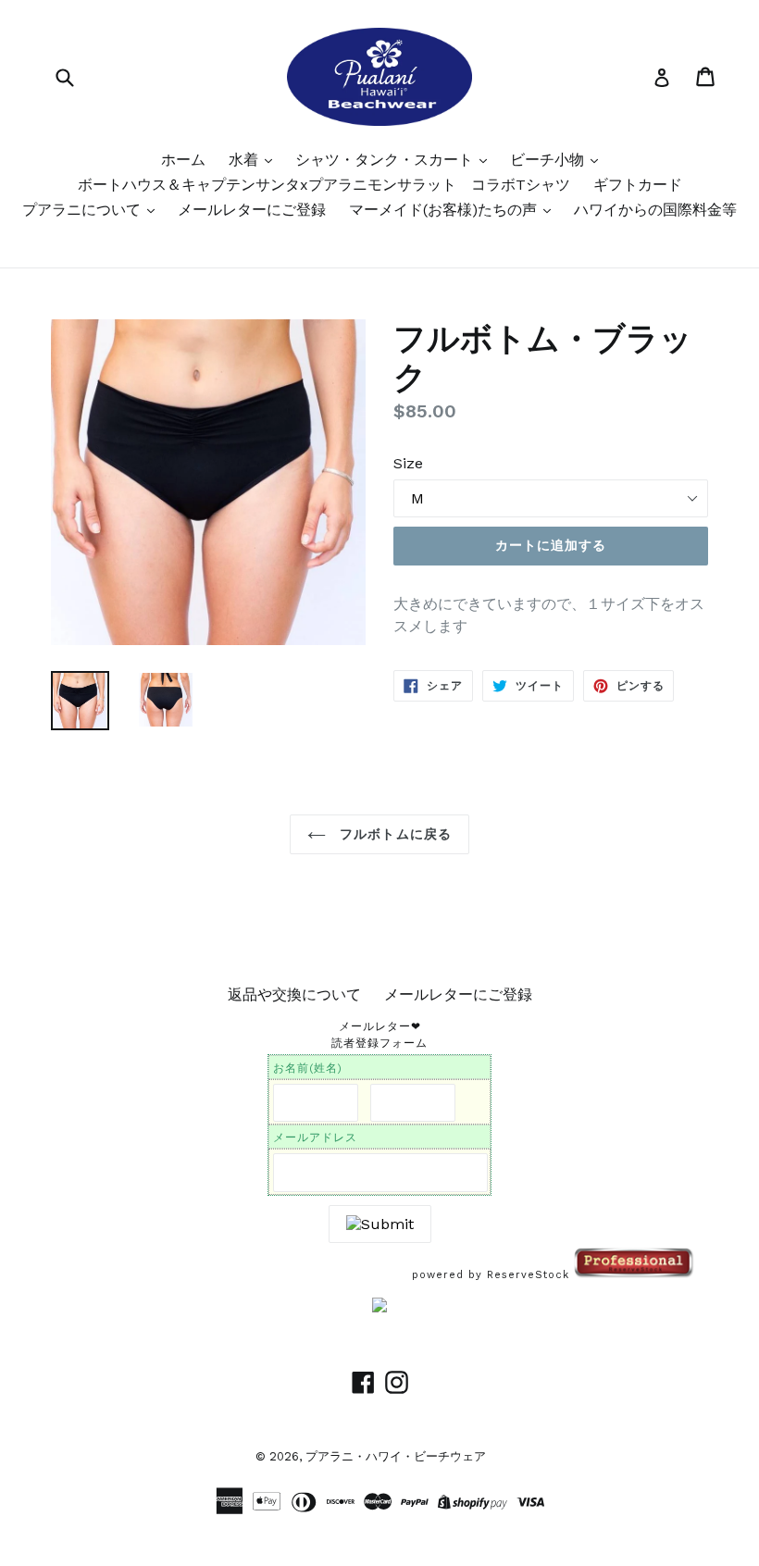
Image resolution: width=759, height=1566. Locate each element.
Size (408, 463)
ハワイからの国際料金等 (655, 209)
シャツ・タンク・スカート (386, 159)
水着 (246, 159)
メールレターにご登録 (252, 209)
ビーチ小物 (549, 159)
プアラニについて (83, 209)
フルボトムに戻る (393, 833)
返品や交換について (294, 994)
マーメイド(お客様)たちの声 (445, 209)
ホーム (183, 159)
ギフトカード (637, 184)
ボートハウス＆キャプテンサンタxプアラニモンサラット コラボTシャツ (324, 184)
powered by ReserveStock (493, 1275)
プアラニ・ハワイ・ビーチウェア (395, 1456)
